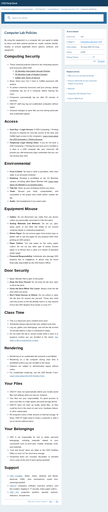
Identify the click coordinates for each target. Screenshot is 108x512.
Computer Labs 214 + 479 (91, 42)
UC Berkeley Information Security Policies (32, 71)
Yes (50, 501)
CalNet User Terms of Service (27, 78)
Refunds (71, 88)
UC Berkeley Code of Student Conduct (31, 74)
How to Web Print (75, 98)
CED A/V (14, 492)
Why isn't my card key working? (81, 76)
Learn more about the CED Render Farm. (27, 376)
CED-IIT (13, 486)
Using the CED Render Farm (79, 93)
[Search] (9, 18)
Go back (101, 61)
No (57, 501)
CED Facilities (16, 476)
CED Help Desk (9, 3)
